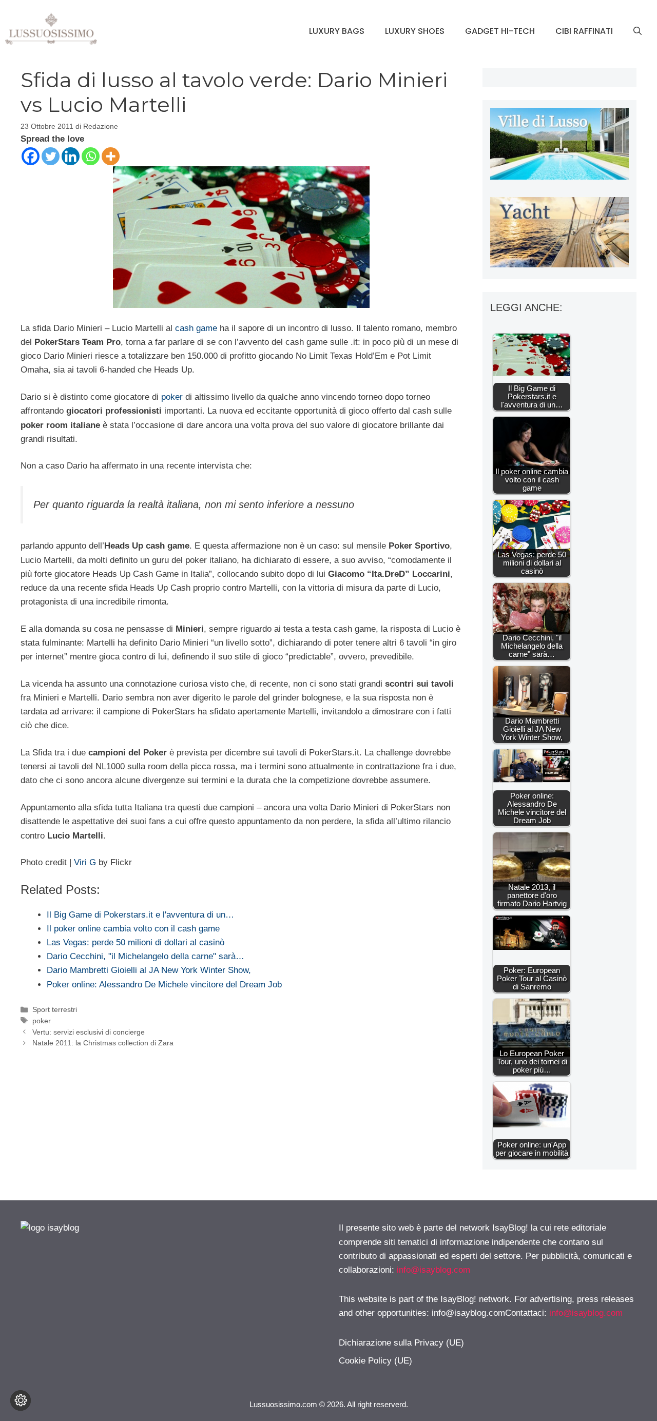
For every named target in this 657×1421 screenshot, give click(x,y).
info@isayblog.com (433, 1270)
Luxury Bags (336, 31)
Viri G (85, 862)
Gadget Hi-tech (500, 31)
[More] (111, 156)
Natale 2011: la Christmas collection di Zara (102, 1043)
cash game (196, 328)
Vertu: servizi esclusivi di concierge (88, 1032)
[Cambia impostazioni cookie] (20, 1400)
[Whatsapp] (91, 156)
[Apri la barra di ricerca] (637, 31)
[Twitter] (51, 156)
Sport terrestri (54, 1009)
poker (172, 397)
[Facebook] (31, 156)
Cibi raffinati (584, 31)
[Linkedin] (71, 156)
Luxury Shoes (415, 31)
